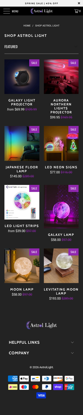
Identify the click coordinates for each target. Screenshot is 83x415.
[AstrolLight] (41, 11)
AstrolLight (46, 367)
